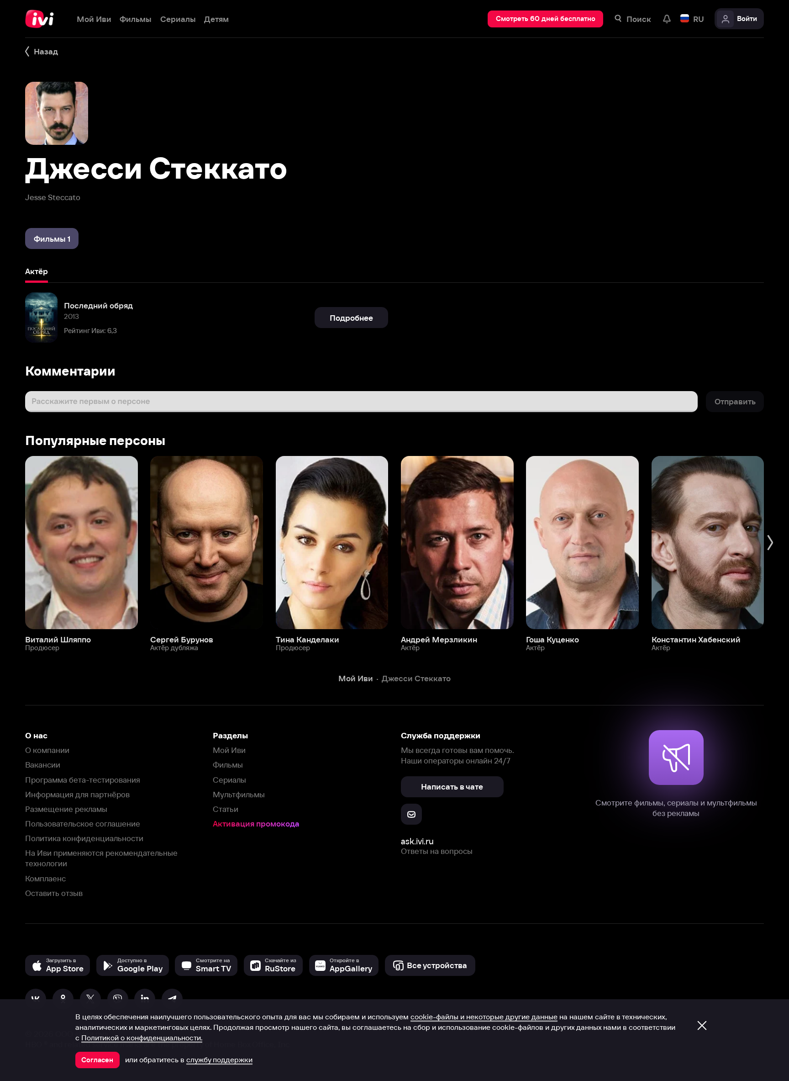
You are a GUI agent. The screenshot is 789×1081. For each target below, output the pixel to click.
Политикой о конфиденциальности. (141, 1037)
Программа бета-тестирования (82, 779)
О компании (47, 750)
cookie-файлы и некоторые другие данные (484, 1016)
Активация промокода (256, 823)
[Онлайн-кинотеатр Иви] (42, 19)
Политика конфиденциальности (84, 838)
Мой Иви (229, 750)
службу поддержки (219, 1059)
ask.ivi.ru (417, 841)
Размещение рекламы (66, 809)
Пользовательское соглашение (82, 823)
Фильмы (228, 764)
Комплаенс (45, 878)
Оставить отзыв (54, 893)
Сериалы (229, 779)
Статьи (225, 809)
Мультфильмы (239, 794)
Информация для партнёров (77, 794)
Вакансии (42, 764)
